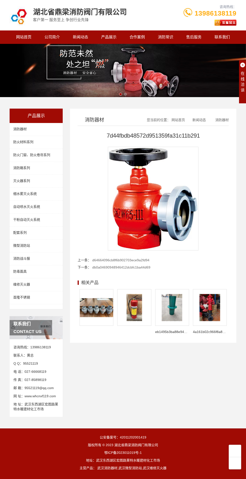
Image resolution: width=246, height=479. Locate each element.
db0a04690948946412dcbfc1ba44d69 (121, 267)
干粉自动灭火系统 (26, 220)
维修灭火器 (21, 284)
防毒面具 (20, 271)
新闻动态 (80, 37)
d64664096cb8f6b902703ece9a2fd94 (120, 260)
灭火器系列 (21, 181)
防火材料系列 (23, 142)
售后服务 (194, 37)
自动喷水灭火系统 (26, 207)
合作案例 (137, 37)
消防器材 (20, 129)
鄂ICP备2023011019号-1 (123, 453)
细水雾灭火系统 (25, 194)
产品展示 (109, 37)
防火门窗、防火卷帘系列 (31, 155)
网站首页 (23, 37)
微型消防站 (21, 245)
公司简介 (52, 37)
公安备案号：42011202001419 (123, 437)
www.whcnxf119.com (40, 396)
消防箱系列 (21, 168)
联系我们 (222, 37)
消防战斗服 (21, 258)
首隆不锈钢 (21, 297)
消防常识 (165, 37)
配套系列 (20, 232)
